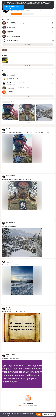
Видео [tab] (12, 101)
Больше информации (45, 3)
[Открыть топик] (28, 132)
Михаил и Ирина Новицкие (13, 36)
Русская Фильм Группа (12, 78)
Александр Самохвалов (12, 40)
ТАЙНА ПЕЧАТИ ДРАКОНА (13, 74)
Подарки (4, 55)
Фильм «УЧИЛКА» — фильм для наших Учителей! (18, 87)
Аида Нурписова (11, 27)
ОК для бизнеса (10, 91)
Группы (4, 71)
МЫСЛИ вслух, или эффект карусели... (16, 82)
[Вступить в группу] (53, 74)
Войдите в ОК (20, 405)
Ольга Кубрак (10, 31)
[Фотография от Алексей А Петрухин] (10, 112)
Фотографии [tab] (6, 101)
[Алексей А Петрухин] (3, 129)
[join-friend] (53, 23)
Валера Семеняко (11, 22)
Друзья (4, 19)
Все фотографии (28, 122)
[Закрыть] (22, 6)
